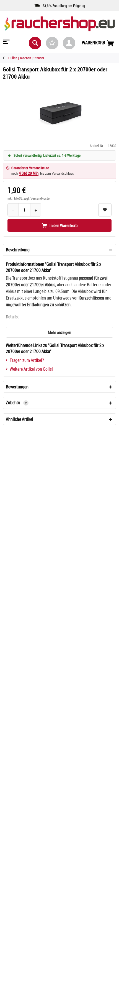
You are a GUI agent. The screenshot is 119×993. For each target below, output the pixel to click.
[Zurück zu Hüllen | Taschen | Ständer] (5, 58)
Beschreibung (18, 250)
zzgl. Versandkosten (37, 198)
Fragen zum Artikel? (27, 360)
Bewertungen (17, 387)
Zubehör (16, 402)
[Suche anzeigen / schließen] (35, 43)
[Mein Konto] (69, 43)
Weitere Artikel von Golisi (31, 369)
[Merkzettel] (52, 43)
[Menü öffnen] (5, 42)
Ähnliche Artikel (19, 419)
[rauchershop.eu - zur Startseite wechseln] (59, 27)
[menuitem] (5, 42)
